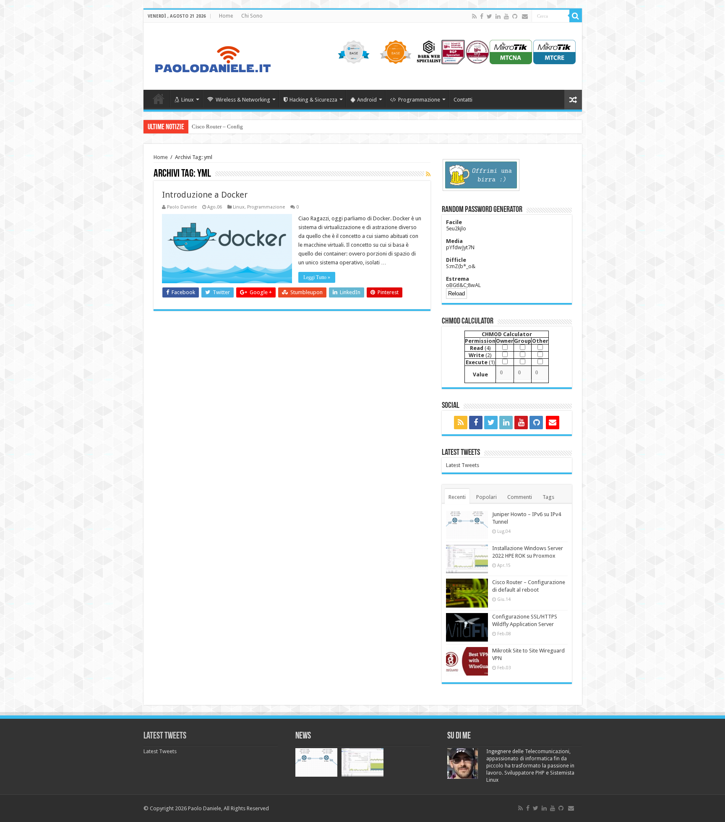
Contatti (463, 100)
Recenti (457, 497)
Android (367, 100)
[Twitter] (489, 16)
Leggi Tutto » (316, 277)
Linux (187, 100)
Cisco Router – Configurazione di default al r (243, 126)
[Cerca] (575, 16)
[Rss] (474, 16)
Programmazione (419, 100)
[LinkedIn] (498, 16)
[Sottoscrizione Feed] (428, 174)
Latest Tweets (461, 453)
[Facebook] (481, 16)
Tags (548, 497)
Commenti (519, 497)
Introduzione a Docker (205, 195)
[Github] (514, 16)
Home (226, 16)
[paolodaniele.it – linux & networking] (212, 54)
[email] (525, 16)
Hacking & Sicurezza (313, 100)
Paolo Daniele (182, 207)
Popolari (486, 497)
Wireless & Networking (243, 100)
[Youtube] (506, 16)
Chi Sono (252, 16)
